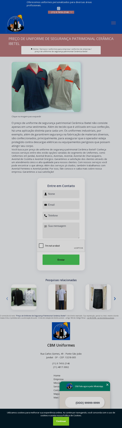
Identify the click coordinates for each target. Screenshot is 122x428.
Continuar (61, 421)
